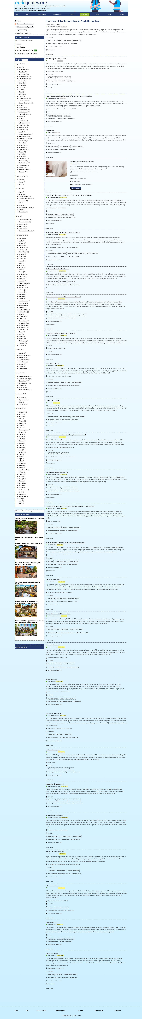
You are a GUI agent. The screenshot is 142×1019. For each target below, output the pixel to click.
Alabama (21, 239)
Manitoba (22, 358)
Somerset (22, 147)
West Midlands (23, 163)
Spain (20, 492)
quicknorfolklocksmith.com (54, 713)
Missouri (21, 292)
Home (16, 1011)
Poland (21, 477)
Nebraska (22, 296)
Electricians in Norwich (52, 401)
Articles (19, 44)
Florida (21, 256)
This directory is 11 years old (25, 27)
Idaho (20, 263)
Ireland (21, 452)
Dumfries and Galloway (25, 199)
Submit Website (85, 14)
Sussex (21, 156)
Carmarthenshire (24, 222)
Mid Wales (22, 226)
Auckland (21, 398)
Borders (21, 194)
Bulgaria (21, 421)
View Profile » (75, 188)
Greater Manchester (25, 103)
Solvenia (21, 488)
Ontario (21, 364)
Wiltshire (21, 167)
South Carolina (23, 325)
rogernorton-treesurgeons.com (55, 852)
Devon (21, 90)
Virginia (21, 339)
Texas (20, 332)
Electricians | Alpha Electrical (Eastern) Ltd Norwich (61, 333)
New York (21, 308)
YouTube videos (21, 47)
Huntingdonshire (24, 114)
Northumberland (24, 136)
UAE (20, 501)
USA (20, 503)
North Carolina (23, 310)
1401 (25, 647)
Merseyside (22, 127)
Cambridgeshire (23, 79)
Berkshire (22, 72)
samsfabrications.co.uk (52, 645)
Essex (20, 96)
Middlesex (22, 130)
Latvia (21, 461)
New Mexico (22, 305)
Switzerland (22, 497)
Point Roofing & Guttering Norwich (56, 59)
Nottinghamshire (24, 139)
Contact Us (118, 1011)
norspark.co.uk (50, 130)
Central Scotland (24, 196)
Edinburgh (22, 201)
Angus (21, 192)
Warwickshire (23, 161)
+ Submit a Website (41, 1011)
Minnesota (22, 288)
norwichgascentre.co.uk (53, 580)
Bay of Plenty (23, 400)
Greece (21, 443)
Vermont (21, 336)
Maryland (21, 281)
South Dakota (23, 328)
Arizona (21, 243)
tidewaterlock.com (51, 679)
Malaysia (21, 465)
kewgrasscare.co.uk (51, 922)
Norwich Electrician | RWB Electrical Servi (58, 614)
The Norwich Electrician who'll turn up (57, 269)
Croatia (21, 428)
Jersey (21, 116)
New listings (25, 60)
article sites (28, 33)
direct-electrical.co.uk (52, 364)
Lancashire (22, 121)
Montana (21, 294)
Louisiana (22, 276)
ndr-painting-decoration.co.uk (55, 784)
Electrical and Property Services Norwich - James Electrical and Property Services (70, 506)
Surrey (21, 154)
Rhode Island (23, 323)
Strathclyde (22, 212)
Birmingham (22, 74)
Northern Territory (24, 379)
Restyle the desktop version (25, 24)
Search (19, 21)
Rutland (21, 143)
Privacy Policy (99, 1011)
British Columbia (24, 355)
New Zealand (23, 470)
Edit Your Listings (60, 1011)
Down (20, 184)
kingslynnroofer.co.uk (52, 953)
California (22, 248)
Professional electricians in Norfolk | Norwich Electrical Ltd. (63, 297)
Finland (21, 437)
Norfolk (21, 132)
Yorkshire (21, 172)
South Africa (22, 490)
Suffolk (21, 152)
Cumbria (21, 85)
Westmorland (23, 165)
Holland (21, 445)
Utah (20, 334)
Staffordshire (23, 150)
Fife (20, 203)
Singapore (22, 483)
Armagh (21, 182)
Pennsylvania (23, 321)
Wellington (22, 404)
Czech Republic (23, 430)
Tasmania (21, 385)
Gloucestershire (23, 99)
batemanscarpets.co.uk (53, 886)
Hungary (21, 448)
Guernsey (21, 105)
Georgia (21, 259)
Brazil (20, 419)
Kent (20, 119)
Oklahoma (22, 316)
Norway (21, 472)
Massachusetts (23, 283)
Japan (21, 459)
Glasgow (21, 205)
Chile (20, 425)
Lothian (21, 210)
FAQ (27, 1011)
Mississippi (22, 290)
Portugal (21, 479)
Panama (21, 474)
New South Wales (24, 377)
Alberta (21, 353)
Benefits (80, 1011)
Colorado (21, 250)
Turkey (21, 499)
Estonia (21, 434)
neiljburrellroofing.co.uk (53, 750)
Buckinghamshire (24, 76)
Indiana (21, 268)
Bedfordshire (23, 70)
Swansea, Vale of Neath (26, 231)
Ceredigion (22, 224)
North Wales (22, 229)
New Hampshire (23, 301)
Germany (21, 441)
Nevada (21, 299)
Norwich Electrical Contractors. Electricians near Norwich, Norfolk (65, 543)
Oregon (21, 319)
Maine (21, 279)
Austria (21, 414)
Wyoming (21, 345)
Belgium (21, 417)
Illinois (21, 265)
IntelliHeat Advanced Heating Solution (82, 162)
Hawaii (21, 261)
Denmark (21, 432)
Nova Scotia (22, 362)
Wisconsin (22, 343)
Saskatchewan (23, 369)
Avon (20, 68)
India (20, 450)
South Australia (23, 383)
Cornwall (21, 83)
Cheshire (21, 81)
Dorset (21, 92)
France (21, 439)
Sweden (21, 494)
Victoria (21, 388)
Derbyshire (22, 88)
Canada (21, 423)
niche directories (19, 33)
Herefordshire (23, 110)
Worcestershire (23, 170)
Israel (20, 454)
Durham (21, 94)
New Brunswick (23, 360)
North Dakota (23, 312)
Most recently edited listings (25, 50)
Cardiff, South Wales (25, 220)
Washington (22, 341)
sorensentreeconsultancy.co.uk (55, 815)
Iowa (20, 270)
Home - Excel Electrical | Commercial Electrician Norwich (63, 233)
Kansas (21, 272)
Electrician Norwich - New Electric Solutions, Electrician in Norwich (66, 435)
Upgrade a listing (22, 30)
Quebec (21, 366)
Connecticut (22, 252)
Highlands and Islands (25, 208)
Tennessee (22, 330)
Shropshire (22, 145)
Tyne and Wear (23, 159)
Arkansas (21, 245)
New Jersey (22, 303)
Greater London (23, 101)
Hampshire (22, 108)
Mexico (21, 468)
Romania (21, 481)
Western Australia (24, 390)
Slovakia (21, 485)
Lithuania (22, 463)
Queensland (22, 381)
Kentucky (22, 274)
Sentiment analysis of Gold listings (27, 54)
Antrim (21, 180)
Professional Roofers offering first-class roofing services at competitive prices (69, 96)
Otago (21, 402)
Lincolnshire (22, 125)
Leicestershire (23, 123)
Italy (20, 457)
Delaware (21, 254)
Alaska (21, 241)
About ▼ (28, 14)
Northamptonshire (24, 134)
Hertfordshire (23, 112)
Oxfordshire (22, 141)
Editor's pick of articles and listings (23, 511)
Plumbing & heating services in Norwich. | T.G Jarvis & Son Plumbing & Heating (69, 195)
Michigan (21, 285)
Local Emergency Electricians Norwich (57, 472)
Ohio (20, 314)
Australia (21, 412)
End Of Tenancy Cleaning (53, 25)
